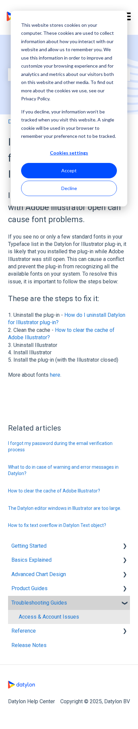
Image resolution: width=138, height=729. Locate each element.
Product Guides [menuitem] (29, 588)
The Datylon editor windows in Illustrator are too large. (64, 508)
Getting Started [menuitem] (29, 546)
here (55, 375)
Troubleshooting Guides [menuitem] (39, 603)
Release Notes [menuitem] (29, 645)
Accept (69, 170)
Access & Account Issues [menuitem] (49, 617)
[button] (124, 546)
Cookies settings (69, 153)
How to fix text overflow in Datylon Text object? (57, 525)
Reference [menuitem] (23, 631)
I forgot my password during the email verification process (60, 447)
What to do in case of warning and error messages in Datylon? (63, 470)
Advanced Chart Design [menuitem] (38, 574)
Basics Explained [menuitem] (31, 560)
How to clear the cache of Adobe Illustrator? (54, 490)
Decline (69, 188)
